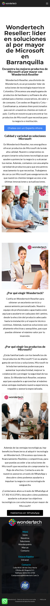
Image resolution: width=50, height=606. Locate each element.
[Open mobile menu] (47, 3)
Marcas (25, 547)
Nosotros (25, 538)
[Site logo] (9, 3)
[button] (25, 128)
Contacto (25, 550)
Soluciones (25, 541)
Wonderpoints (25, 544)
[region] (25, 555)
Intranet (25, 560)
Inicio (25, 535)
